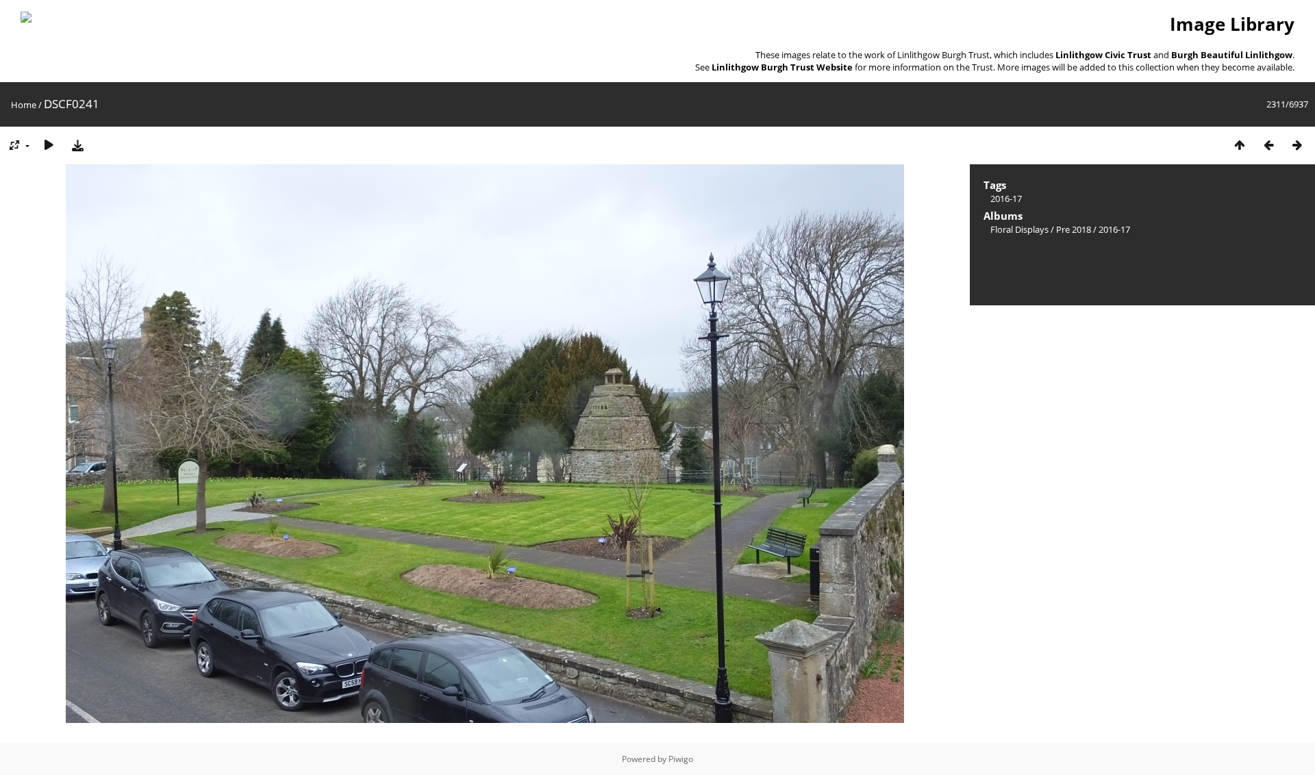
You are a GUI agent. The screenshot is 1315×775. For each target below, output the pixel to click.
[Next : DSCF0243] (1297, 145)
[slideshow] (48, 145)
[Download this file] (77, 145)
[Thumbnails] (1239, 145)
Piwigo (680, 759)
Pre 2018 (1073, 229)
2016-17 (1006, 198)
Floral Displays (1019, 229)
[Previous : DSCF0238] (1268, 145)
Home (23, 105)
